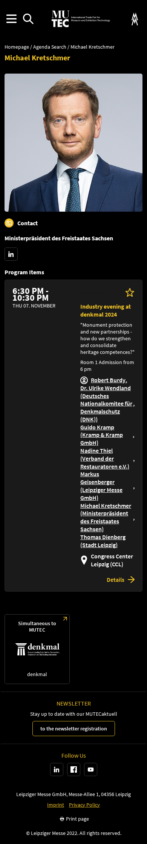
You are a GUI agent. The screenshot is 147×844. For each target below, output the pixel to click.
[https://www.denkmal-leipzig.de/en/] (37, 649)
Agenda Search (49, 47)
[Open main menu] (11, 19)
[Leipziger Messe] (134, 19)
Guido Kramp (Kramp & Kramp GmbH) (101, 435)
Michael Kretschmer (92, 47)
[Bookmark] (130, 292)
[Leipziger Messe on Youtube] (90, 769)
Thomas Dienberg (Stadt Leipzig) (103, 541)
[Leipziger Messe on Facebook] (73, 769)
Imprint (55, 805)
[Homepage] (80, 19)
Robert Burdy (108, 380)
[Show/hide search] (28, 19)
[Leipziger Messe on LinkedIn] (56, 769)
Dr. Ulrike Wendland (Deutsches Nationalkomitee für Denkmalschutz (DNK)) (106, 403)
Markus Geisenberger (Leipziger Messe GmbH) (101, 485)
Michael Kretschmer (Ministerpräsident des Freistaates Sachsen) (105, 517)
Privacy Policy (84, 805)
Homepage (17, 47)
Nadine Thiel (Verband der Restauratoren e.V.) (104, 458)
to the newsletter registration (73, 728)
